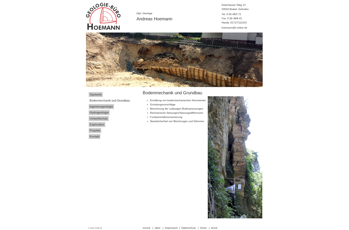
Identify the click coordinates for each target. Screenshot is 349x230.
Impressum (171, 227)
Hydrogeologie (99, 112)
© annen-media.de (95, 228)
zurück (147, 227)
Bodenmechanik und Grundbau (110, 100)
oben (158, 227)
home (203, 227)
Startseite (96, 94)
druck (214, 227)
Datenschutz (188, 227)
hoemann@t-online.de (234, 27)
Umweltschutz (99, 118)
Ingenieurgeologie (101, 106)
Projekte (95, 130)
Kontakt (94, 136)
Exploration (97, 124)
